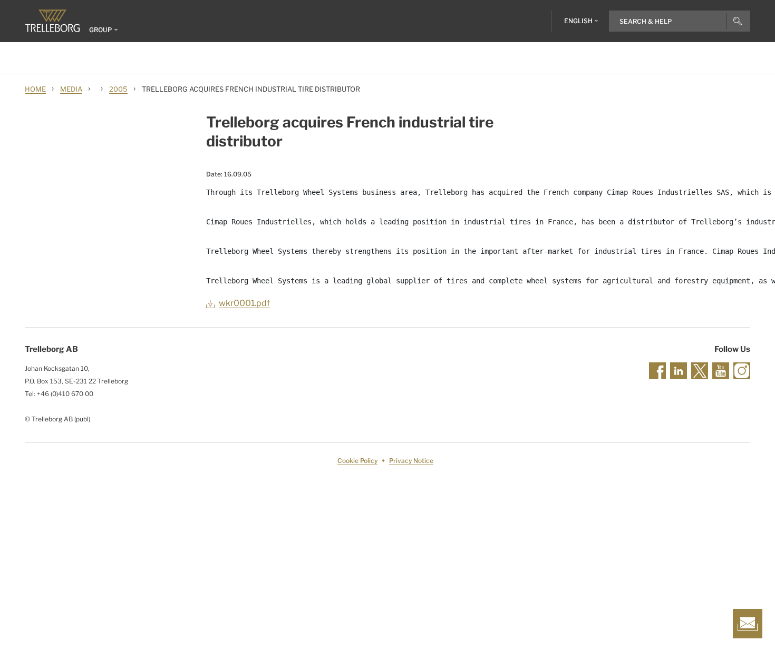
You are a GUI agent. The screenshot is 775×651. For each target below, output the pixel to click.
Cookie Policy (357, 461)
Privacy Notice (411, 461)
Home (35, 89)
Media (71, 89)
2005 (118, 89)
